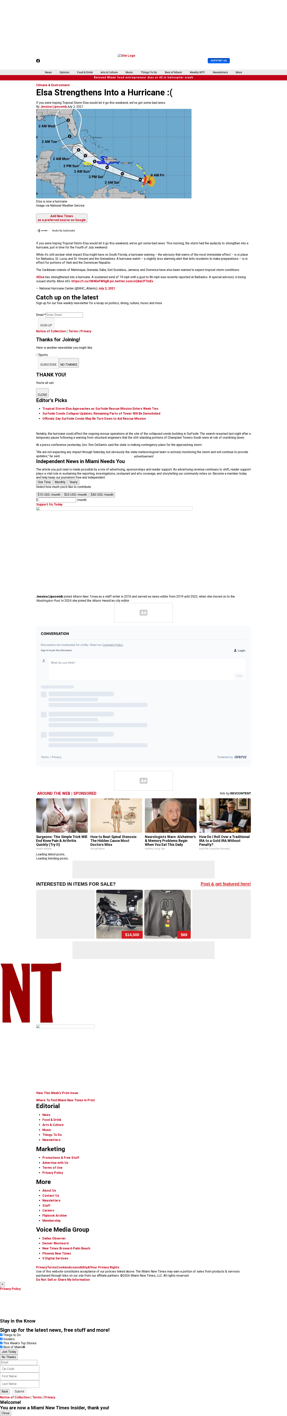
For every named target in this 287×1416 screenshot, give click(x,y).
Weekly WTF (197, 72)
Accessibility (78, 1267)
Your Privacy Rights (104, 1267)
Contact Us (50, 1195)
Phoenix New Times (56, 1253)
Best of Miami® (14, 1347)
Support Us (219, 60)
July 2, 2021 (106, 288)
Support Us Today (49, 504)
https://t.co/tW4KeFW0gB (90, 281)
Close (6, 1413)
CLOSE (42, 395)
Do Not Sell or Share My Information (63, 1280)
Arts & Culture (109, 72)
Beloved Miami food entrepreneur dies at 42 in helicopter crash (143, 77)
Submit (19, 1391)
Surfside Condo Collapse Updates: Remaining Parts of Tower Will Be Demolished (101, 413)
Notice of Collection (51, 331)
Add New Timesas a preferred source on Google (62, 218)
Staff (46, 1205)
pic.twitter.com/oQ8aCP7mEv (131, 281)
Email (41, 315)
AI (88, 1267)
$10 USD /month (49, 494)
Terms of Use (52, 1168)
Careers (48, 1210)
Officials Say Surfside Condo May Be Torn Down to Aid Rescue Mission (94, 418)
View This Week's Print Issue (57, 1093)
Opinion (64, 72)
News (48, 72)
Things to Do (12, 1335)
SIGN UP (46, 325)
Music (129, 72)
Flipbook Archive (54, 1215)
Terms (73, 331)
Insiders (9, 1339)
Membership (51, 1220)
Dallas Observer (54, 1238)
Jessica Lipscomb (53, 106)
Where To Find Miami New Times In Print (65, 1100)
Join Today (9, 1352)
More (239, 72)
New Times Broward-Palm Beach (66, 1248)
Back (5, 1391)
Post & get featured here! (226, 883)
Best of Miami (173, 72)
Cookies (63, 1267)
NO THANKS (68, 365)
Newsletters (220, 72)
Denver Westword (55, 1243)
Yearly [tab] (74, 482)
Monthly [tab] (60, 482)
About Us (49, 1190)
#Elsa (40, 277)
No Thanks (9, 1357)
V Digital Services (55, 1258)
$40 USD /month (102, 494)
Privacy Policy (52, 1173)
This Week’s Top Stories (20, 1343)
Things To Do (149, 72)
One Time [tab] (44, 482)
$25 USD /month (75, 494)
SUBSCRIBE (48, 365)
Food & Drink (85, 72)
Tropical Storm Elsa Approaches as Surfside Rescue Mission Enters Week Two (100, 408)
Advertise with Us (55, 1163)
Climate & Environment (53, 85)
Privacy (85, 331)
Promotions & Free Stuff (60, 1158)
